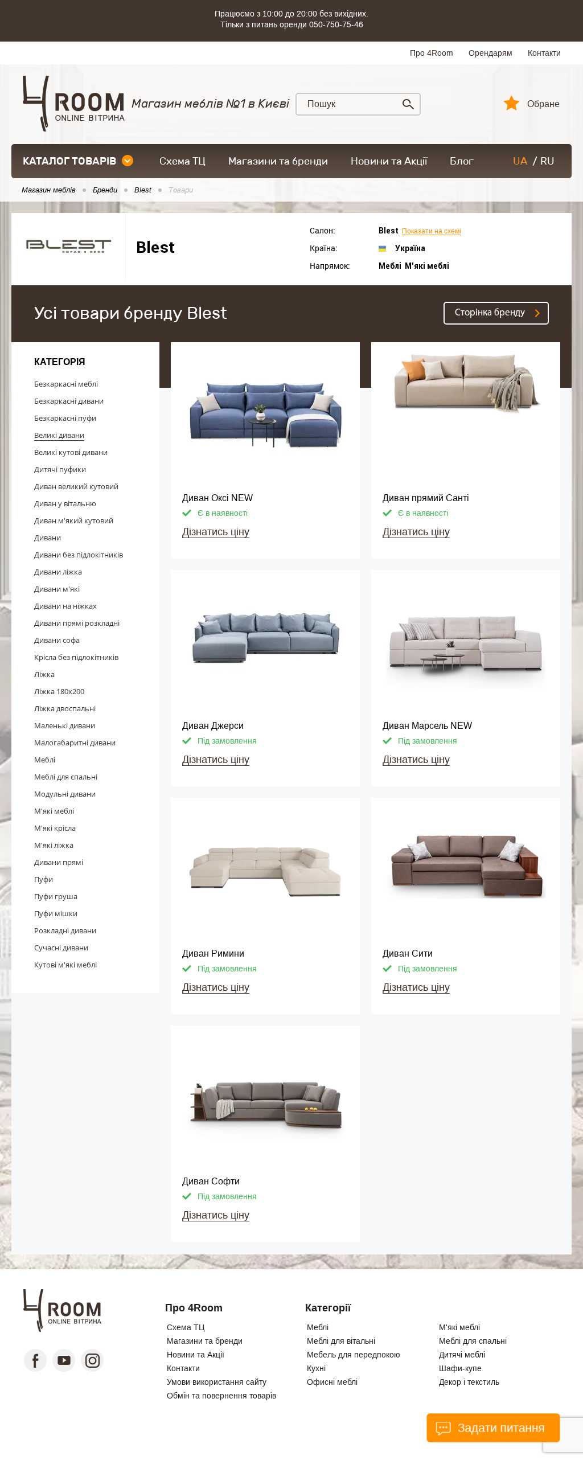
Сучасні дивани (61, 947)
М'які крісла (55, 828)
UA (520, 161)
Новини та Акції (389, 161)
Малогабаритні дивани (75, 742)
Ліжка (44, 674)
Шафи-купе (460, 1368)
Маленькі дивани (64, 725)
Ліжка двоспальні (65, 708)
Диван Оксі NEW (217, 498)
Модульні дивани (65, 794)
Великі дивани (59, 435)
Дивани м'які (57, 589)
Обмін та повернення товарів (221, 1395)
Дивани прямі (58, 862)
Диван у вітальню (65, 503)
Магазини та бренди (278, 161)
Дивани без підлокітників (78, 554)
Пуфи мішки (55, 913)
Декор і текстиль (469, 1382)
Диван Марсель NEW (427, 726)
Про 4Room (431, 53)
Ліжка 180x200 (59, 691)
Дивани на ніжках (65, 606)
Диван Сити (408, 953)
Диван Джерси (213, 726)
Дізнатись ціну (215, 532)
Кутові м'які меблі (65, 964)
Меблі (44, 759)
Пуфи (43, 879)
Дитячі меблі (462, 1354)
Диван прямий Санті (426, 498)
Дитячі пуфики (60, 469)
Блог (462, 161)
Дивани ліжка (58, 572)
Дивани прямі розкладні (77, 623)
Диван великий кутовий (76, 486)
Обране (543, 104)
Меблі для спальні (65, 777)
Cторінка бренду (490, 313)
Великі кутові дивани (71, 452)
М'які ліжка (53, 845)
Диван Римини (213, 953)
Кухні (316, 1368)
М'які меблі (54, 811)
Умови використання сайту (216, 1382)
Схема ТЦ (182, 161)
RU (547, 161)
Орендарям (490, 53)
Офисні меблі (332, 1382)
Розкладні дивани (65, 930)
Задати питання (500, 1428)
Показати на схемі (431, 231)
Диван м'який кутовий (73, 520)
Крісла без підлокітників (76, 657)
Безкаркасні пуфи (65, 418)
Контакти (544, 53)
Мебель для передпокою (353, 1354)
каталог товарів (69, 161)
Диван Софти (211, 1181)
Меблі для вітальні (341, 1341)
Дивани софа (57, 640)
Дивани (47, 537)
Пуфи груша (55, 896)
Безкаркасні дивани (69, 401)
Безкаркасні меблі (66, 384)
